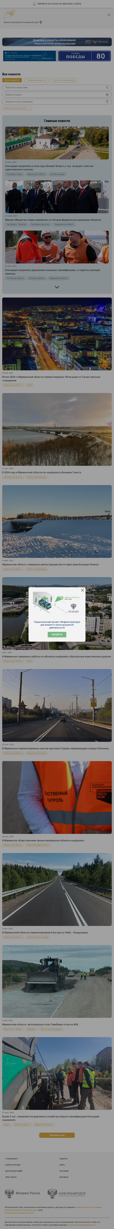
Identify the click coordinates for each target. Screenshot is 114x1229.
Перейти (57, 634)
